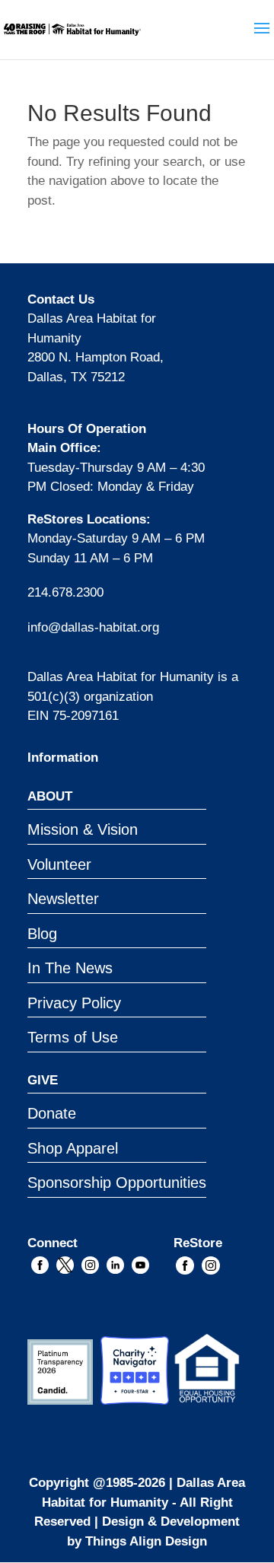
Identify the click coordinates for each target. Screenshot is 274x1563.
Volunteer (59, 864)
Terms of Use (72, 1037)
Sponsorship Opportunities (116, 1182)
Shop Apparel (72, 1148)
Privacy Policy (74, 1003)
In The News (70, 968)
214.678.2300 (65, 592)
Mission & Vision (82, 829)
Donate (51, 1113)
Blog (42, 933)
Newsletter (63, 898)
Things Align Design (146, 1541)
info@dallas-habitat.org (93, 627)
